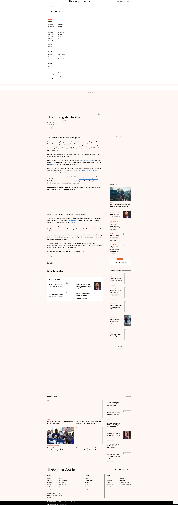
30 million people (73, 220)
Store (49, 71)
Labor (50, 38)
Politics (59, 40)
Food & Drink (61, 54)
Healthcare (51, 34)
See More (128, 396)
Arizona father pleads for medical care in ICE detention (116, 307)
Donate (128, 1)
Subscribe (119, 1)
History (50, 56)
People (50, 58)
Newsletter (60, 68)
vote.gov (95, 227)
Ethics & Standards (51, 501)
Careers (65, 501)
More (109, 475)
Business (50, 24)
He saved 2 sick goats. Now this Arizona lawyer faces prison (56, 286)
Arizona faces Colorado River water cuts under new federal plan (116, 279)
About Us (50, 68)
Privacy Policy (73, 501)
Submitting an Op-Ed (125, 484)
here (73, 222)
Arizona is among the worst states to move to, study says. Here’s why (115, 237)
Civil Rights (51, 26)
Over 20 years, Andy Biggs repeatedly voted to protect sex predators (83, 286)
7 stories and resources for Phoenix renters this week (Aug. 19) (113, 445)
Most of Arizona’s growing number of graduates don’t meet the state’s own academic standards (83, 296)
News (59, 56)
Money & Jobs (52, 40)
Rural (59, 43)
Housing (60, 34)
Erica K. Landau (51, 123)
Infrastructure (61, 36)
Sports (50, 46)
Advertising (51, 78)
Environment (61, 32)
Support (60, 501)
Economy (50, 30)
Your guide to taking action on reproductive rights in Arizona (56, 296)
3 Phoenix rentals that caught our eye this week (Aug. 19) (113, 456)
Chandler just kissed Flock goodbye (115, 335)
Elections (50, 32)
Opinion (60, 66)
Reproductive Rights (53, 445)
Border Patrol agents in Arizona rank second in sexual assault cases (115, 293)
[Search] (64, 7)
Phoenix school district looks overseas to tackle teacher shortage (114, 248)
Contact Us (51, 74)
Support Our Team (124, 482)
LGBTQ (60, 38)
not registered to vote (87, 160)
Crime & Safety (63, 480)
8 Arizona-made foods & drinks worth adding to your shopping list (113, 424)
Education (60, 30)
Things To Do (61, 58)
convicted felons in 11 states (88, 179)
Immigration (51, 36)
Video (49, 66)
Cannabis (60, 24)
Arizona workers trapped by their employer (114, 321)
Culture (50, 54)
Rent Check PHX (95, 88)
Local (71, 88)
